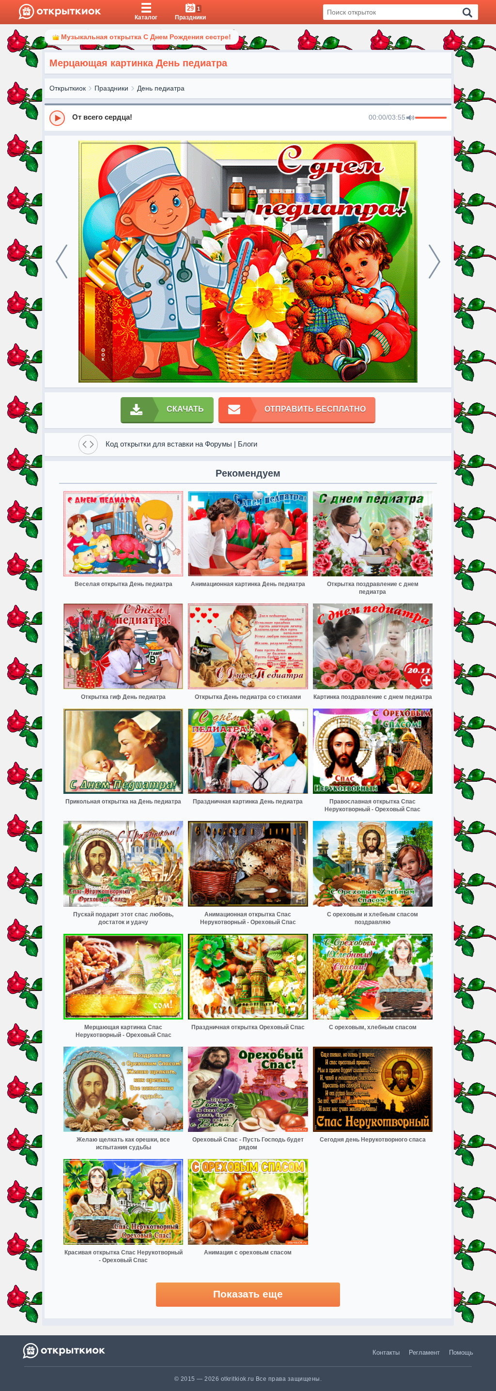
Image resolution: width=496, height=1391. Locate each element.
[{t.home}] (65, 1350)
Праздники (111, 88)
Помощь (461, 1352)
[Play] (57, 118)
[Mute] (410, 118)
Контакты (386, 1352)
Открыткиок (67, 88)
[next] (434, 261)
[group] (248, 118)
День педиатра (161, 88)
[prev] (61, 261)
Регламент (424, 1352)
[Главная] (60, 12)
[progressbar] (431, 118)
